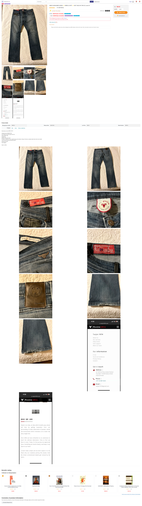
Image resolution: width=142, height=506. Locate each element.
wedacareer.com (7, 1)
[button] (139, 1)
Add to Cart (122, 12)
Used (64, 15)
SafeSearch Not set (97, 1)
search (91, 1)
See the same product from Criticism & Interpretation (131, 494)
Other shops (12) (53, 22)
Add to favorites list (122, 15)
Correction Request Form (7, 502)
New (60, 13)
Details (65, 18)
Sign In (130, 1)
